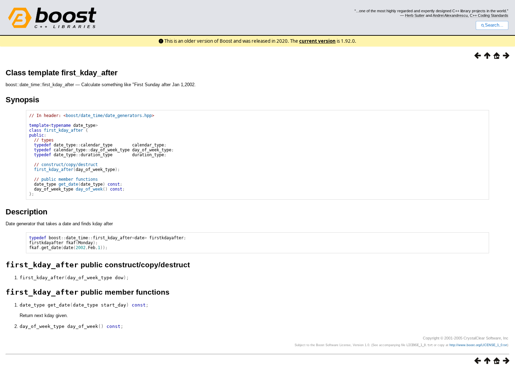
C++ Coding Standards (489, 15)
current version (317, 41)
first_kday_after (63, 130)
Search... (494, 25)
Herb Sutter (415, 15)
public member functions (69, 179)
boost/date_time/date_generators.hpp (109, 115)
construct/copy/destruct (69, 164)
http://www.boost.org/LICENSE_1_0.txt (478, 345)
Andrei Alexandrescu (450, 15)
